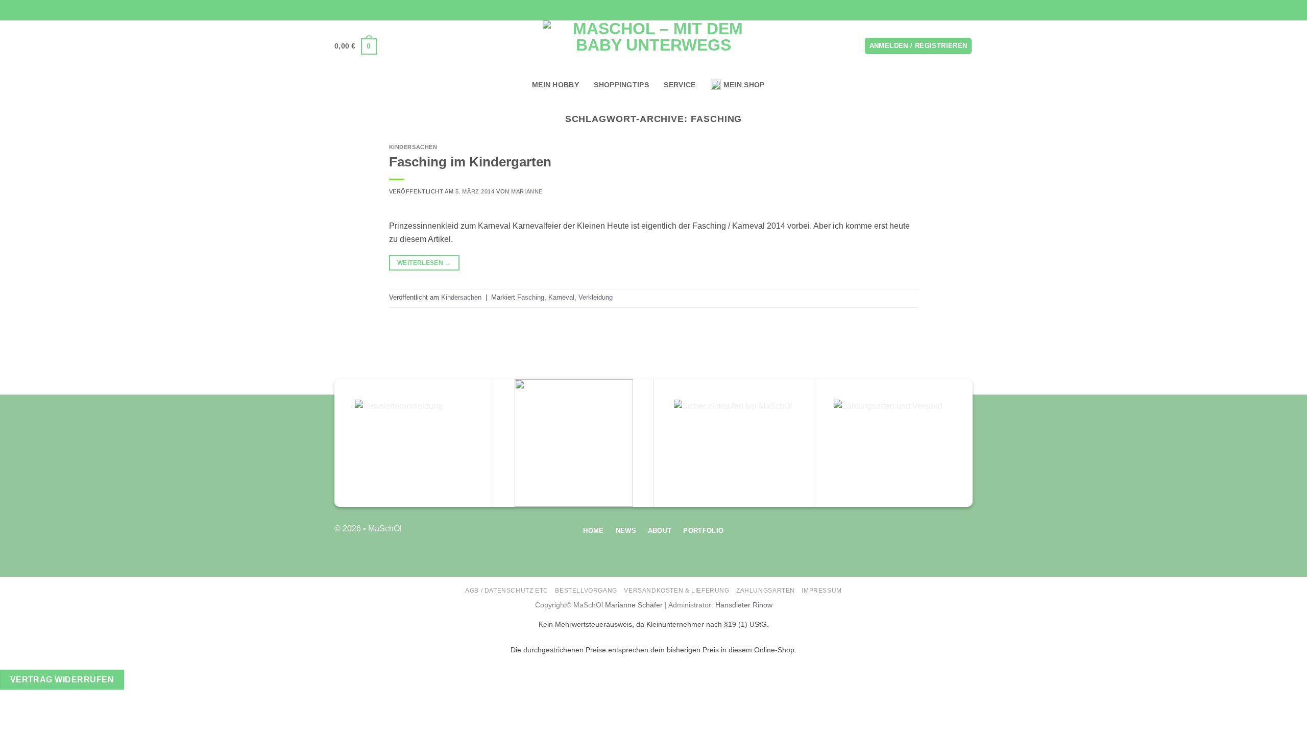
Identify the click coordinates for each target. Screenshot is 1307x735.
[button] (355, 46)
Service (679, 85)
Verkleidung (595, 297)
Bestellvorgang (586, 590)
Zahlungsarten (765, 590)
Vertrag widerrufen (62, 679)
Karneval (561, 297)
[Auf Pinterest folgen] (967, 10)
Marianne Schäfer (634, 605)
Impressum (822, 590)
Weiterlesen (424, 262)
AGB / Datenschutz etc (506, 590)
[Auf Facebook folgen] (938, 10)
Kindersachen (413, 147)
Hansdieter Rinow (743, 605)
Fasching (530, 297)
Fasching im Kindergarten (470, 162)
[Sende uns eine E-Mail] (958, 10)
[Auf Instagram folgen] (948, 10)
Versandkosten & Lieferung (676, 590)
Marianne (526, 191)
